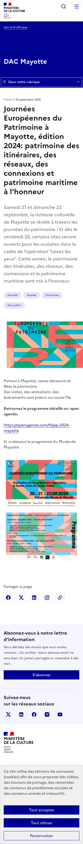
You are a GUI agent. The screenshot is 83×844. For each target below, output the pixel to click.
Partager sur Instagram (47, 597)
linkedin (21, 714)
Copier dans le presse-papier (60, 597)
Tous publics (14, 305)
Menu (76, 6)
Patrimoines (52, 295)
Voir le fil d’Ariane (15, 27)
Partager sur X (21, 597)
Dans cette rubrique (24, 82)
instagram (47, 714)
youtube (60, 714)
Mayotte (31, 295)
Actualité (12, 295)
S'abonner (41, 675)
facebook (34, 714)
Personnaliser (41, 835)
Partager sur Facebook (8, 597)
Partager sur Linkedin (34, 597)
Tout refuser (41, 823)
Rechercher (63, 6)
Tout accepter (41, 810)
